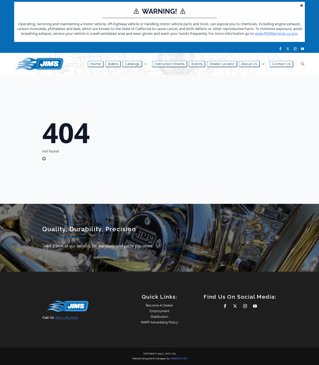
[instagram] (295, 48)
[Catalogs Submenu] (147, 64)
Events (196, 64)
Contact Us (281, 64)
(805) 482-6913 (67, 318)
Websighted (178, 358)
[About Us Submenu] (264, 64)
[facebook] (280, 48)
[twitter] (287, 48)
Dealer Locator (221, 64)
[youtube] (302, 48)
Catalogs (132, 64)
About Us (249, 64)
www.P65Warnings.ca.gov (276, 33)
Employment (159, 311)
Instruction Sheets (169, 64)
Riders (113, 64)
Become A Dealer (159, 305)
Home (95, 64)
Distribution (159, 317)
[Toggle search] (302, 64)
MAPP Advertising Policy (159, 322)
